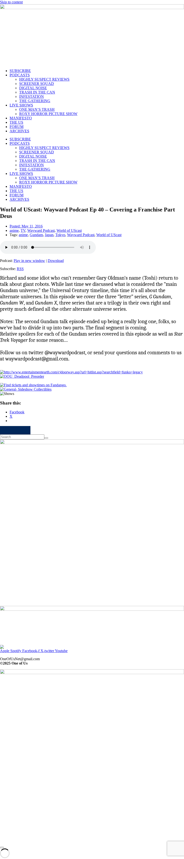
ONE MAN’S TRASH (37, 109)
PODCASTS (20, 75)
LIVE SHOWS (21, 105)
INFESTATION (31, 96)
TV (23, 230)
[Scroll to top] (2, 847)
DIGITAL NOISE (33, 88)
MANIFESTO (21, 118)
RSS (20, 269)
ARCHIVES (19, 131)
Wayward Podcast (41, 230)
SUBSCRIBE (20, 71)
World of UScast (69, 230)
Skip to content (11, 2)
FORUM (16, 127)
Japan (49, 235)
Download (56, 261)
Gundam (36, 235)
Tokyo (60, 235)
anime (14, 230)
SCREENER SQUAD (36, 84)
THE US (16, 122)
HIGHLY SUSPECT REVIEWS (44, 79)
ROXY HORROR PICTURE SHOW (48, 114)
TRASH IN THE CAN (37, 92)
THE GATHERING (34, 101)
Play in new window (29, 261)
